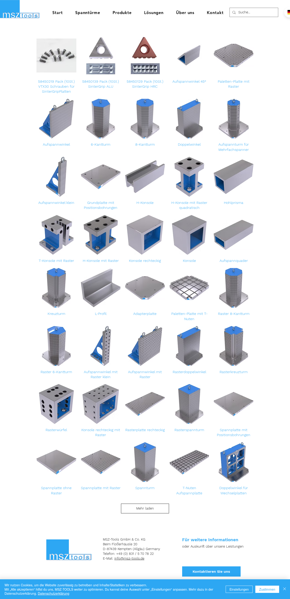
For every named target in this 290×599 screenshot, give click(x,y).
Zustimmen (267, 589)
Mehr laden (145, 508)
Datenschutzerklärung (53, 593)
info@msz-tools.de (129, 558)
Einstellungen (239, 589)
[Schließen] (284, 589)
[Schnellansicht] (56, 55)
